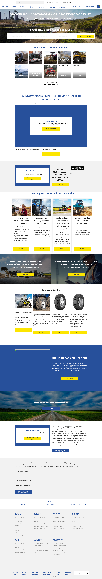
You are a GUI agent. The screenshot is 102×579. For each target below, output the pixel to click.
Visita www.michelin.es (51, 84)
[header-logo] (8, 2)
